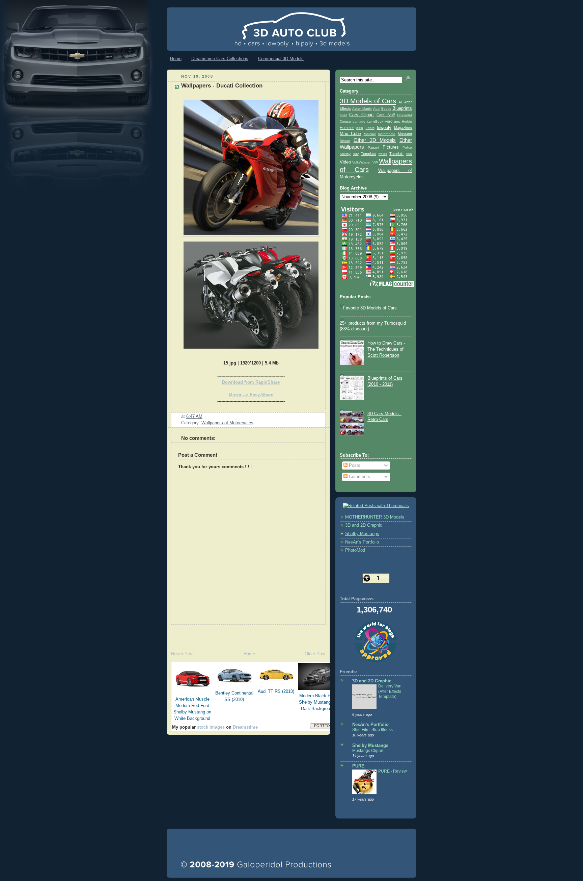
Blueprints (402, 108)
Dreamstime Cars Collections (219, 58)
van (409, 154)
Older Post (315, 654)
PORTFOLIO (325, 726)
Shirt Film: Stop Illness (372, 729)
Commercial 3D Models (281, 58)
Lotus (370, 128)
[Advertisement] (246, 635)
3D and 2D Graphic (363, 525)
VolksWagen (361, 162)
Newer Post (182, 654)
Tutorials (396, 154)
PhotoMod (355, 550)
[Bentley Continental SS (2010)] (234, 686)
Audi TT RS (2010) (276, 691)
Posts (354, 465)
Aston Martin (362, 108)
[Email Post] (204, 416)
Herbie (407, 121)
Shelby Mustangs (362, 533)
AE (400, 102)
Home (176, 58)
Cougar (345, 121)
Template (368, 154)
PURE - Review (392, 771)
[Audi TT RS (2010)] (276, 684)
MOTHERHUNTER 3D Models (374, 517)
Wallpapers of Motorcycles (227, 423)
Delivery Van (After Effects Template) (389, 691)
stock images (211, 727)
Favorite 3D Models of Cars (370, 308)
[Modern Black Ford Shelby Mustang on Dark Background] (318, 688)
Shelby (345, 154)
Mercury (370, 134)
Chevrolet (404, 115)
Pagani (373, 147)
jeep (359, 128)
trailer (383, 154)
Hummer (347, 128)
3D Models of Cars (368, 101)
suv (356, 154)
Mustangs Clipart (367, 750)
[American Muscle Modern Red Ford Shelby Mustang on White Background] (192, 692)
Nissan (345, 141)
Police (407, 147)
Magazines (403, 128)
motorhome (386, 134)
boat (343, 115)
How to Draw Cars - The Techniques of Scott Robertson (386, 349)
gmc (397, 121)
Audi (376, 108)
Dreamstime (245, 727)
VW (375, 162)
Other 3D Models (375, 140)
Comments (359, 476)
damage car (362, 121)
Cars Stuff (385, 115)
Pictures (391, 147)
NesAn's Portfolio (362, 542)
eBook (378, 121)
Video (345, 162)
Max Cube (350, 133)
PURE (358, 766)
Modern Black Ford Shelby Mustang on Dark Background (318, 702)
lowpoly (384, 127)
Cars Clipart (361, 114)
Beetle (386, 108)
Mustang (405, 134)
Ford (388, 121)
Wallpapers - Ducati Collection (221, 85)
